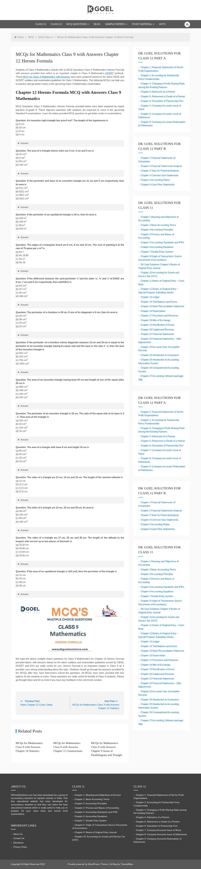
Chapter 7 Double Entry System (157, 251)
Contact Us (18, 838)
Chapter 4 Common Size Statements (159, 175)
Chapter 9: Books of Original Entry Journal (96, 832)
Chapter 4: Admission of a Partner (158, 91)
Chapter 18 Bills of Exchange (155, 320)
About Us (17, 834)
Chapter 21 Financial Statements (157, 334)
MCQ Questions (76, 24)
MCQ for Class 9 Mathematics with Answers (46, 76)
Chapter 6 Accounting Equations (157, 247)
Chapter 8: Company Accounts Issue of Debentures (161, 834)
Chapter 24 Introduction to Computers (160, 355)
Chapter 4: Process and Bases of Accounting (97, 808)
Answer (24, 143)
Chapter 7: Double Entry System (91, 820)
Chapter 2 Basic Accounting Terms (158, 225)
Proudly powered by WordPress (84, 864)
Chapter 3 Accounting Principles (157, 229)
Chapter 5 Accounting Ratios (155, 180)
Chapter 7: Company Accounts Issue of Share (158, 830)
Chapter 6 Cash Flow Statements (158, 184)
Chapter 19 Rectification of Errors (158, 324)
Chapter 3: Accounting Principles (91, 803)
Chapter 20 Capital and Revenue (157, 329)
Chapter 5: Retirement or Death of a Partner (163, 96)
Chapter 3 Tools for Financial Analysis (160, 170)
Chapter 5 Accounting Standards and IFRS (162, 242)
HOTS (162, 24)
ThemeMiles (127, 864)
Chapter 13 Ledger (150, 297)
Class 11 (40, 24)
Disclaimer (18, 843)
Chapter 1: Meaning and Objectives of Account (98, 795)
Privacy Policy (20, 847)
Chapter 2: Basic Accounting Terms (92, 799)
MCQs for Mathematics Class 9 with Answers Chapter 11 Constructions (67, 746)
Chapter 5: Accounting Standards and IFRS (96, 812)
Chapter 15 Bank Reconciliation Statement (162, 306)
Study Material (142, 24)
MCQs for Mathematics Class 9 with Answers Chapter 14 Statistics (29, 746)
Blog (97, 24)
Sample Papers (115, 24)
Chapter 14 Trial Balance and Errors (159, 301)
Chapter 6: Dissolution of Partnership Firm (162, 101)
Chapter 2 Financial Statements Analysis (161, 166)
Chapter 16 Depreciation (153, 311)
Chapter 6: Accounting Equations (91, 816)
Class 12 (56, 24)
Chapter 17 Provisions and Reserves (159, 315)
